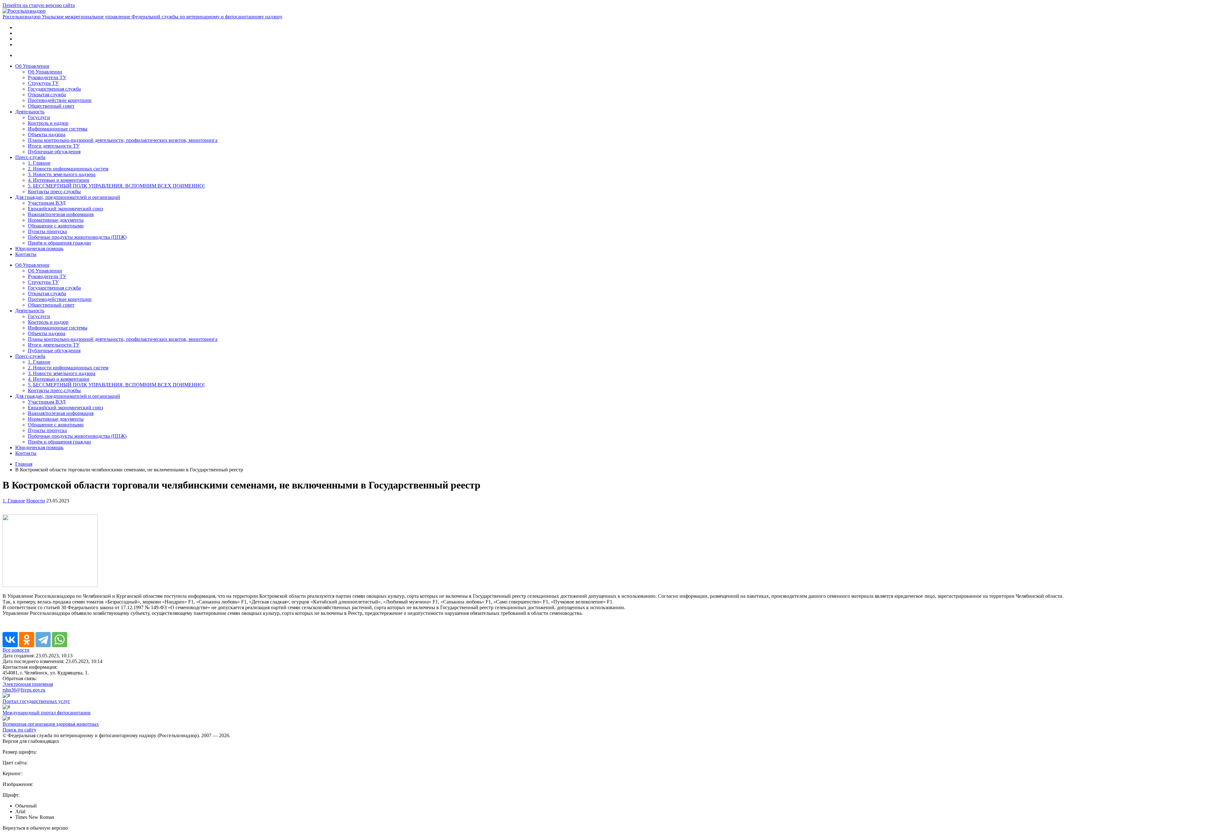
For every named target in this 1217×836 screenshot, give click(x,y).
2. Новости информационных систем (68, 168)
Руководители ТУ (47, 77)
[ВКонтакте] (10, 639)
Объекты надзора (46, 134)
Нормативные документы (56, 220)
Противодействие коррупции (60, 100)
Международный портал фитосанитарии (47, 712)
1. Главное (39, 163)
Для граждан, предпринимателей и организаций (67, 197)
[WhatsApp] (59, 639)
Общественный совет (51, 106)
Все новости (16, 650)
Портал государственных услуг (36, 701)
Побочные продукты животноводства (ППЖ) (77, 237)
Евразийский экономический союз (65, 208)
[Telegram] (43, 639)
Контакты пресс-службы (54, 191)
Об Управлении (32, 66)
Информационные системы (57, 128)
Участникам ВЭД (47, 203)
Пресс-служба (30, 157)
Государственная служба (54, 89)
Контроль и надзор (48, 123)
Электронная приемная (28, 684)
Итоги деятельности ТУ (54, 146)
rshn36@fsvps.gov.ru (24, 689)
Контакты (25, 254)
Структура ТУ (43, 83)
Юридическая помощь (39, 248)
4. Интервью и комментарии (58, 180)
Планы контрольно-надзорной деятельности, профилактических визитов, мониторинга (122, 140)
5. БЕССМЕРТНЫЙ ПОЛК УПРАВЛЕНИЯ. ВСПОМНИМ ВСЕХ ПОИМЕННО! (116, 185)
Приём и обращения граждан (59, 243)
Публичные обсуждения (54, 151)
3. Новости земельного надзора (61, 174)
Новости (35, 500)
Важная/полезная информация (60, 214)
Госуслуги (39, 117)
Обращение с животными (56, 225)
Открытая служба (47, 94)
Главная (23, 464)
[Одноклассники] (26, 639)
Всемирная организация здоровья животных (51, 724)
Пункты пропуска (47, 231)
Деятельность (29, 111)
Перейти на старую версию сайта (39, 5)
